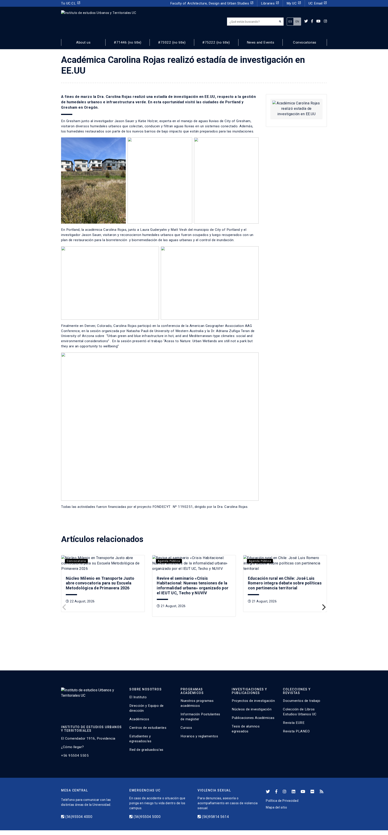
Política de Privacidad (282, 800)
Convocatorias (304, 42)
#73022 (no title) (172, 42)
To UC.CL (70, 3)
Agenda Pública (169, 561)
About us (83, 42)
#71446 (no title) (127, 42)
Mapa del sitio (276, 807)
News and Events (260, 42)
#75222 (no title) (216, 42)
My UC (294, 3)
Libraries (270, 3)
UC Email (318, 3)
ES (290, 21)
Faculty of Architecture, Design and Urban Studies (212, 3)
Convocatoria (76, 561)
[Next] (323, 607)
